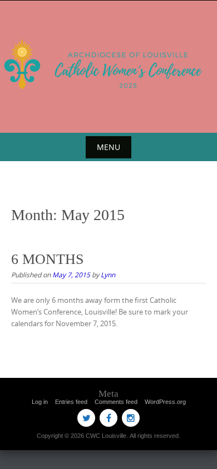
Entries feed (71, 401)
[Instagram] (131, 418)
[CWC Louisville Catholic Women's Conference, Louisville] (108, 64)
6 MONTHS (47, 259)
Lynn (108, 274)
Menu (108, 147)
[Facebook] (108, 418)
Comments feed (116, 401)
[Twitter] (86, 418)
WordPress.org (165, 401)
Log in (40, 401)
